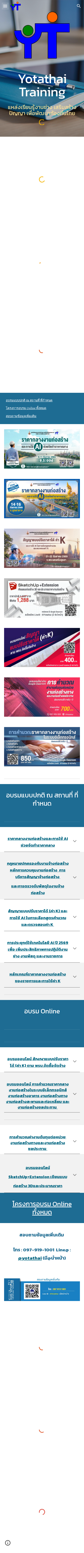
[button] (5, 6)
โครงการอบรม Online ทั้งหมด (26, 408)
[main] (42, 85)
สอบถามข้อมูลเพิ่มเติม (21, 416)
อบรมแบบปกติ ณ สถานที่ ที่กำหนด (29, 400)
